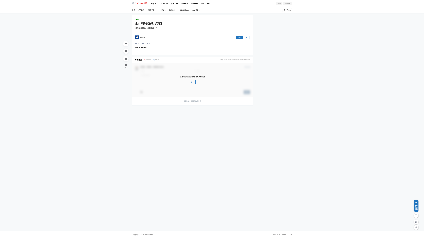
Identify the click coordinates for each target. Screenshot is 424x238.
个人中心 (288, 10)
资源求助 (194, 3)
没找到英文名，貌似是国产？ (146, 28)
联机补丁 (154, 3)
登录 (279, 4)
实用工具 (151, 10)
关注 (240, 37)
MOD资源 (195, 10)
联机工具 (174, 3)
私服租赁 (164, 3)
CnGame (149, 234)
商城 (202, 3)
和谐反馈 (184, 3)
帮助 (208, 3)
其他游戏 (172, 10)
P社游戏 (162, 10)
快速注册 (287, 4)
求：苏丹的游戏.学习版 (148, 23)
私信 (247, 37)
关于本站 (141, 10)
